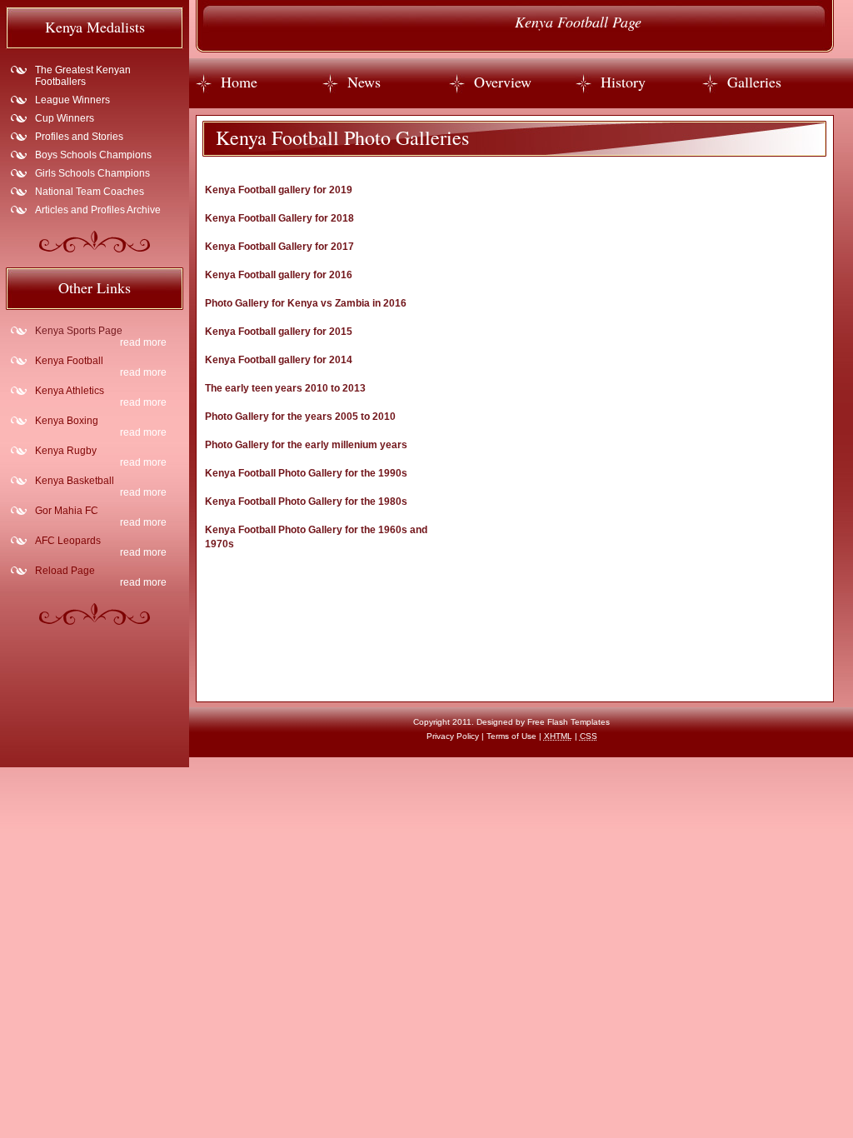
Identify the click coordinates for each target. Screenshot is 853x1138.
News (364, 82)
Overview (502, 82)
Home (239, 82)
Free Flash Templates (568, 721)
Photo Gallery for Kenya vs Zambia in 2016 (306, 303)
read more (143, 342)
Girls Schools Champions (92, 173)
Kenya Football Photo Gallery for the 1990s (306, 473)
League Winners (72, 100)
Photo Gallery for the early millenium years (306, 445)
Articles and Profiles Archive (98, 210)
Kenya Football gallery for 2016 (278, 275)
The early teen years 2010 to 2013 (285, 388)
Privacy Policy (452, 736)
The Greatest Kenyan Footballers (83, 75)
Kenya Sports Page (78, 331)
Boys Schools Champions (93, 155)
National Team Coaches (89, 191)
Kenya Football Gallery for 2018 (279, 218)
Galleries (754, 82)
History (623, 82)
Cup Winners (64, 118)
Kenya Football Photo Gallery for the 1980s (306, 501)
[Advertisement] (570, 358)
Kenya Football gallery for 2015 (278, 331)
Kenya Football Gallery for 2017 (279, 246)
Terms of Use (511, 736)
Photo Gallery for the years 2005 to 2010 (300, 416)
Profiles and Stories (79, 136)
